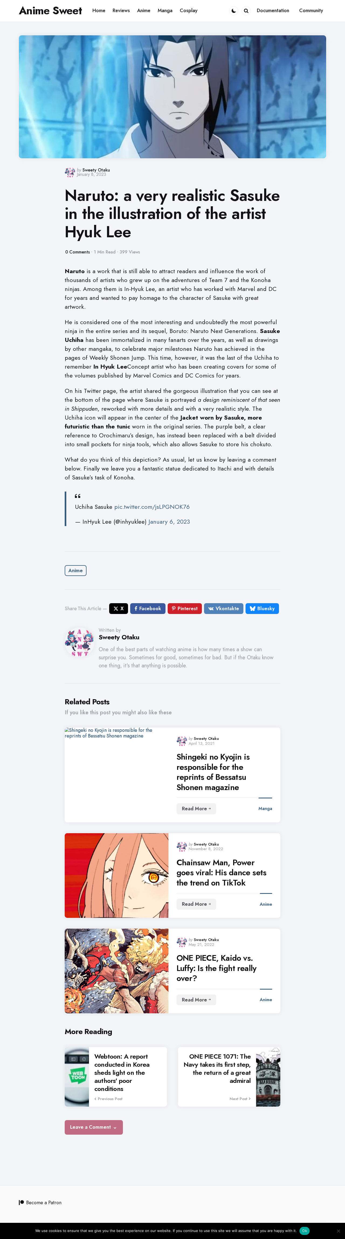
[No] (338, 1231)
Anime (75, 570)
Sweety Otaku (96, 170)
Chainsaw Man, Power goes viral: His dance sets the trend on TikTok (221, 872)
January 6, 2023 (169, 521)
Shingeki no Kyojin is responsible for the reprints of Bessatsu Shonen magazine (213, 772)
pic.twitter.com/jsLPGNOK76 (152, 506)
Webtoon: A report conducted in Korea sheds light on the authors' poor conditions (122, 1072)
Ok (304, 1230)
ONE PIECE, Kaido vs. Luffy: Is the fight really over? (216, 968)
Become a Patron (43, 1202)
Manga (265, 808)
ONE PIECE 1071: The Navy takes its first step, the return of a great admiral (217, 1068)
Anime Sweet (50, 10)
